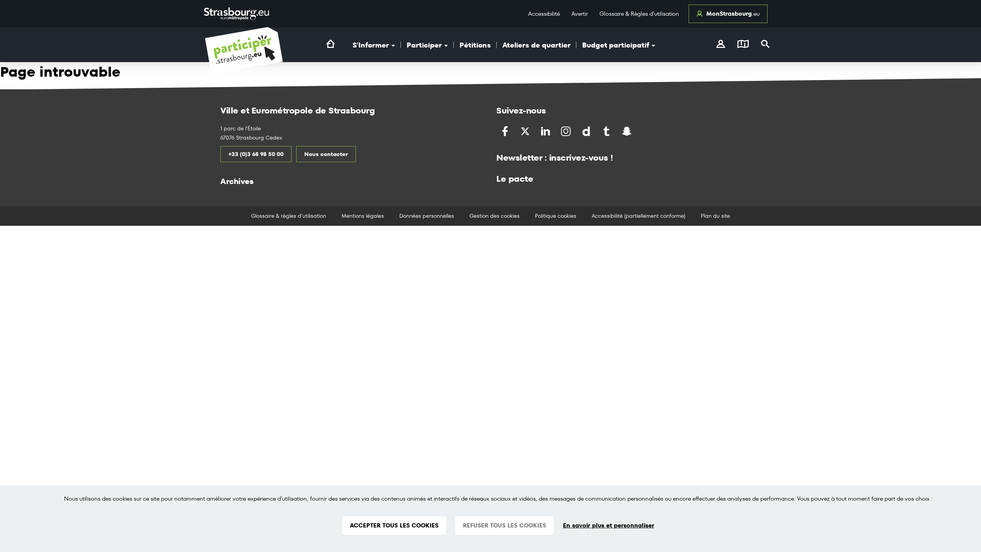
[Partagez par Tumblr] (607, 131)
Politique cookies (555, 216)
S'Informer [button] (371, 45)
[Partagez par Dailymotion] (586, 131)
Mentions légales (362, 216)
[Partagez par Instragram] (566, 131)
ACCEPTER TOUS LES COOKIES (394, 525)
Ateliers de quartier (536, 45)
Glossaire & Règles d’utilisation (639, 14)
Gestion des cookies (494, 216)
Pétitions (475, 45)
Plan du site (715, 216)
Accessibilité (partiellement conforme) (639, 216)
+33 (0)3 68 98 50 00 (256, 154)
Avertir (579, 14)
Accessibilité (544, 14)
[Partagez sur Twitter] (526, 131)
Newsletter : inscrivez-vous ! (554, 157)
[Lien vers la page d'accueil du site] (330, 44)
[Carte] (743, 45)
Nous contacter (326, 154)
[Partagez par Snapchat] (627, 131)
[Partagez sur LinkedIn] (546, 131)
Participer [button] (425, 45)
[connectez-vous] (720, 45)
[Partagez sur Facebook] (505, 131)
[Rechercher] (765, 45)
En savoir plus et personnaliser (608, 525)
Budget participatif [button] (616, 45)
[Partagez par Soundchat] (643, 130)
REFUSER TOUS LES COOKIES (504, 525)
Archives (236, 181)
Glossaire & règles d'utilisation (288, 216)
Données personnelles (426, 216)
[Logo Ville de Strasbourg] (236, 14)
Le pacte (514, 178)
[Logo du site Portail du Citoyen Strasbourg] (244, 50)
